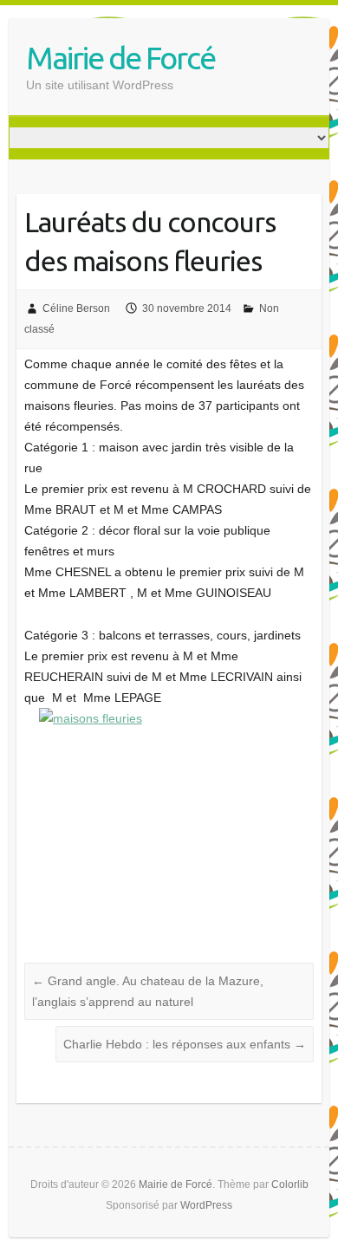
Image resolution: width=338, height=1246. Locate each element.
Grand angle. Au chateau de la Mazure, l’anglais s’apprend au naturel (147, 991)
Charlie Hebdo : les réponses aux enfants (184, 1044)
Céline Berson (76, 308)
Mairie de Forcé (120, 57)
